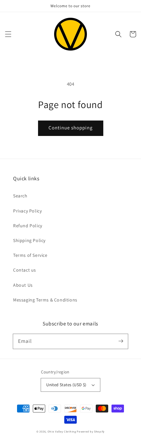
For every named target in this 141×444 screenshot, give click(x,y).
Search (20, 196)
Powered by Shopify (91, 431)
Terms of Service (30, 255)
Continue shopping (71, 127)
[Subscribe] (120, 341)
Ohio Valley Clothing (62, 431)
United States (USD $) (66, 385)
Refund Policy (27, 226)
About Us (23, 285)
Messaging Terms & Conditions (45, 300)
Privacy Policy (27, 211)
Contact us (24, 270)
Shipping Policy (29, 240)
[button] (8, 34)
